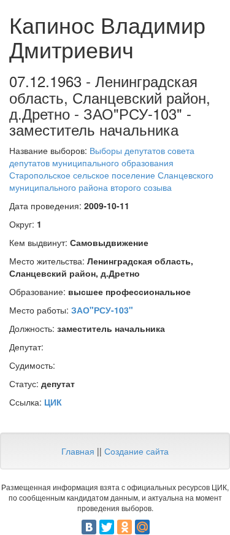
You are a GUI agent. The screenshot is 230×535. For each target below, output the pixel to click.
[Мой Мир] (142, 527)
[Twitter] (106, 527)
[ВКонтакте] (89, 527)
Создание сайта (136, 451)
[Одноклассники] (124, 527)
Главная (77, 451)
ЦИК (53, 402)
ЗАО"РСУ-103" (102, 310)
